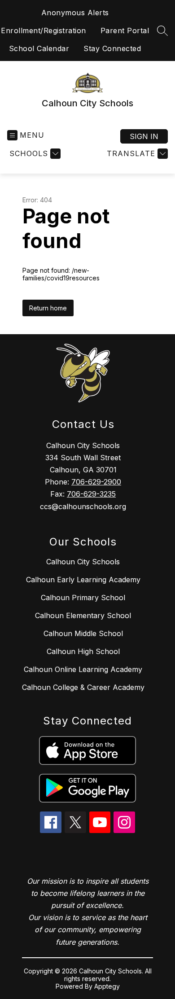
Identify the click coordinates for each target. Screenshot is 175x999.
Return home (48, 308)
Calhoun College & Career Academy (83, 687)
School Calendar (39, 48)
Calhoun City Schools (83, 561)
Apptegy (107, 986)
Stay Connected (112, 48)
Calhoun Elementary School (83, 615)
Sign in (144, 136)
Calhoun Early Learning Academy (83, 579)
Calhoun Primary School (83, 597)
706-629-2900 (96, 481)
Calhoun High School (83, 651)
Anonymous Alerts (75, 12)
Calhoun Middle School (83, 633)
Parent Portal (125, 30)
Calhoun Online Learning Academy (83, 669)
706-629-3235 (91, 493)
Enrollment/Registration (43, 30)
